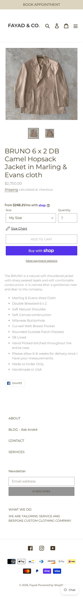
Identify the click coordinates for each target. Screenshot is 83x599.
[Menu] (75, 25)
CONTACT (16, 441)
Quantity (64, 210)
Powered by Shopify (51, 585)
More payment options (41, 260)
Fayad (33, 585)
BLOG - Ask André (23, 430)
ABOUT (14, 418)
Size (8, 210)
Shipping (11, 190)
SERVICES (16, 452)
